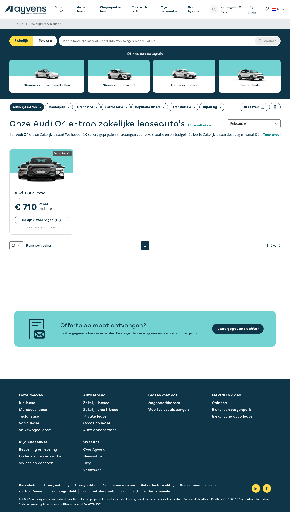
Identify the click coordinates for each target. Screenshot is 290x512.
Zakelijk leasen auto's (46, 24)
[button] (16, 245)
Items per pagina (38, 245)
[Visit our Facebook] (267, 488)
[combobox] (157, 41)
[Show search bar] (214, 9)
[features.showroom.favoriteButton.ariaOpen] (266, 8)
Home (18, 24)
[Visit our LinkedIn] (256, 488)
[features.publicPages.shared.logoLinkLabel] (25, 9)
